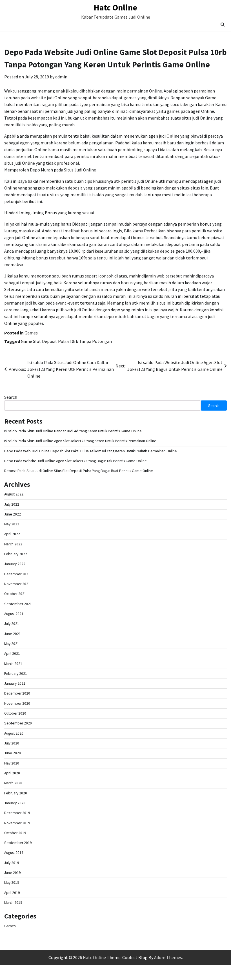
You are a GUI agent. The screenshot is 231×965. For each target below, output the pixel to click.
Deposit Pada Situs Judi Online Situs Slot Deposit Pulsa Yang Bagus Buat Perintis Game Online (78, 470)
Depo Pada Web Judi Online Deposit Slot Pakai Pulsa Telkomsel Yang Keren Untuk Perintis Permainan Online (90, 451)
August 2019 (13, 852)
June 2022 (12, 514)
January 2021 (14, 683)
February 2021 (15, 673)
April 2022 (12, 534)
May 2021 (11, 643)
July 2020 (11, 743)
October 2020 (15, 713)
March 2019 (13, 902)
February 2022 (15, 554)
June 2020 (12, 753)
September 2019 (18, 842)
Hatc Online (115, 7)
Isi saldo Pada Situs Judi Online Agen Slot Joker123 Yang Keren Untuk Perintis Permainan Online (80, 441)
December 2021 (17, 574)
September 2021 (18, 604)
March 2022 (13, 544)
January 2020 (14, 803)
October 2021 (15, 593)
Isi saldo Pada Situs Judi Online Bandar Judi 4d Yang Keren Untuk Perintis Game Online (73, 431)
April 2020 (12, 773)
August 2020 (13, 733)
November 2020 (17, 703)
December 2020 (17, 693)
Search (10, 397)
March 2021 (13, 663)
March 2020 (13, 783)
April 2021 (12, 653)
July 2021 (11, 623)
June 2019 (12, 872)
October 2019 (15, 832)
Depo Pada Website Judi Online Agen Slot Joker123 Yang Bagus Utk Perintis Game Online (75, 461)
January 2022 (14, 563)
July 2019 (11, 862)
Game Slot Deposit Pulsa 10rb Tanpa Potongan (66, 341)
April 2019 (12, 892)
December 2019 (17, 812)
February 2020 (15, 793)
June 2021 (12, 633)
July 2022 (11, 504)
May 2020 (11, 763)
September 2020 (18, 723)
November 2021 (17, 583)
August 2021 (13, 613)
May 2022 (11, 524)
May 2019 (11, 882)
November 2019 (17, 823)
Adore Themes (168, 957)
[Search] (222, 24)
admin (61, 77)
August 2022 (13, 494)
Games (31, 333)
